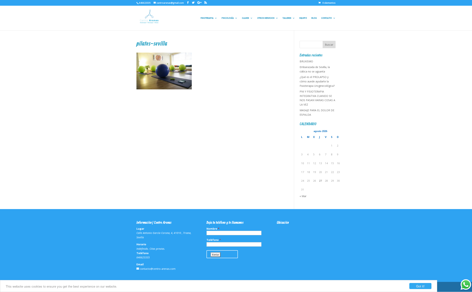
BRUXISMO (306, 61)
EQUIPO (303, 18)
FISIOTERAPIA (207, 18)
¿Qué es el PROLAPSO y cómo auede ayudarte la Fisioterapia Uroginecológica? (317, 81)
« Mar (303, 196)
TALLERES (287, 18)
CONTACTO (326, 18)
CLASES (245, 18)
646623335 (145, 2)
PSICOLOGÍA (228, 18)
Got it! (420, 286)
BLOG (314, 18)
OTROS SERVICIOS (266, 18)
